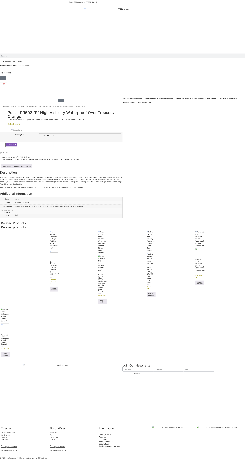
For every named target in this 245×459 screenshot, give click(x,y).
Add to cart (11, 145)
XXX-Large (52, 206)
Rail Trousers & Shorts (33, 106)
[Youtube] (18, 91)
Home (3, 106)
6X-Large (73, 206)
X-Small (17, 206)
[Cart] (3, 84)
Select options (54, 289)
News (139, 102)
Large (33, 206)
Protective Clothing (129, 102)
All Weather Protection (40, 119)
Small (22, 206)
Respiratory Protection (166, 98)
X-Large (38, 206)
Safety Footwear (199, 98)
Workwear (232, 98)
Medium (27, 206)
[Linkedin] (13, 91)
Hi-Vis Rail (21, 106)
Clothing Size (19, 134)
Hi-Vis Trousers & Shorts (58, 119)
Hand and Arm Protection (183, 98)
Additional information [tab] (22, 166)
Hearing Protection (150, 98)
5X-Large (66, 206)
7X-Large (80, 206)
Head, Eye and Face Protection (132, 98)
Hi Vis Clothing (211, 98)
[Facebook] (2, 91)
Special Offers (146, 102)
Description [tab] (7, 166)
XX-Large (44, 206)
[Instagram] (7, 91)
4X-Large (59, 206)
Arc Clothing (222, 98)
